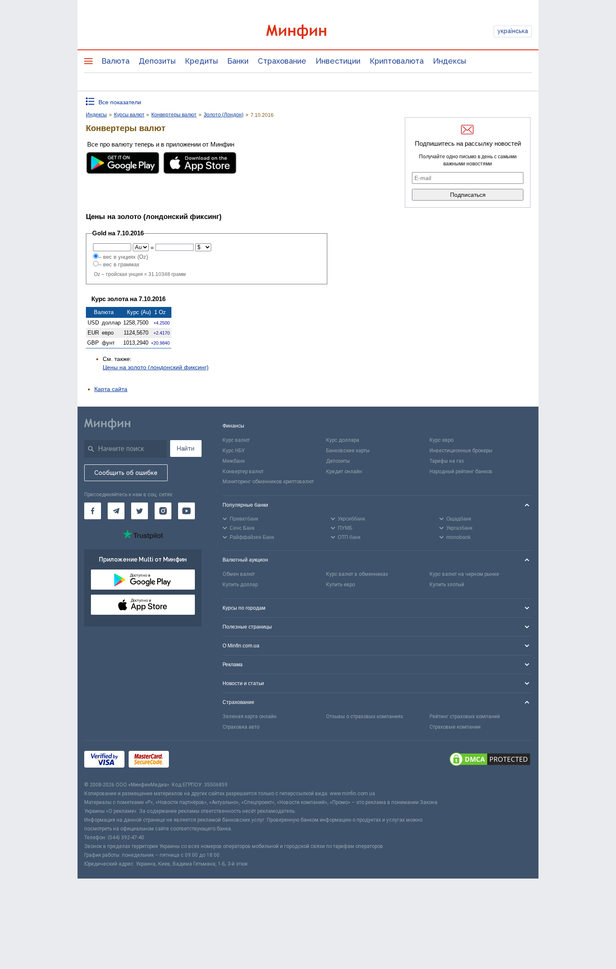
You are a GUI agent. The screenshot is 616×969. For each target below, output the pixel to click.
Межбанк (234, 461)
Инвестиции (338, 61)
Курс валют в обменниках (357, 574)
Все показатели (119, 102)
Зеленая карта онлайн (250, 716)
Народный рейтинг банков (461, 471)
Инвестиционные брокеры (461, 451)
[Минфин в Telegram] (116, 511)
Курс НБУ (234, 451)
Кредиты (201, 61)
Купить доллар (240, 585)
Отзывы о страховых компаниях (364, 716)
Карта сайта (110, 389)
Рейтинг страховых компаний (465, 716)
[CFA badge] (191, 760)
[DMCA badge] (490, 760)
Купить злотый (447, 585)
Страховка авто (241, 727)
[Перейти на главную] (308, 31)
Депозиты (157, 61)
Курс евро (441, 440)
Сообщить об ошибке (126, 472)
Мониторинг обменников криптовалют (268, 481)
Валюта (115, 61)
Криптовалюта (397, 61)
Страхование (282, 61)
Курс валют (236, 440)
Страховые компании (455, 727)
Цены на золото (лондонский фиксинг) (156, 367)
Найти (185, 448)
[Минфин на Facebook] (92, 511)
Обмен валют (239, 574)
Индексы (449, 61)
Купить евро (340, 585)
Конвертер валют (243, 471)
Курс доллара (342, 440)
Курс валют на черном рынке (464, 574)
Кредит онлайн (344, 471)
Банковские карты (348, 451)
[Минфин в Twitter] (139, 511)
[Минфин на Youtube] (186, 511)
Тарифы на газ (447, 461)
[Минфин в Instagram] (163, 511)
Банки (237, 61)
